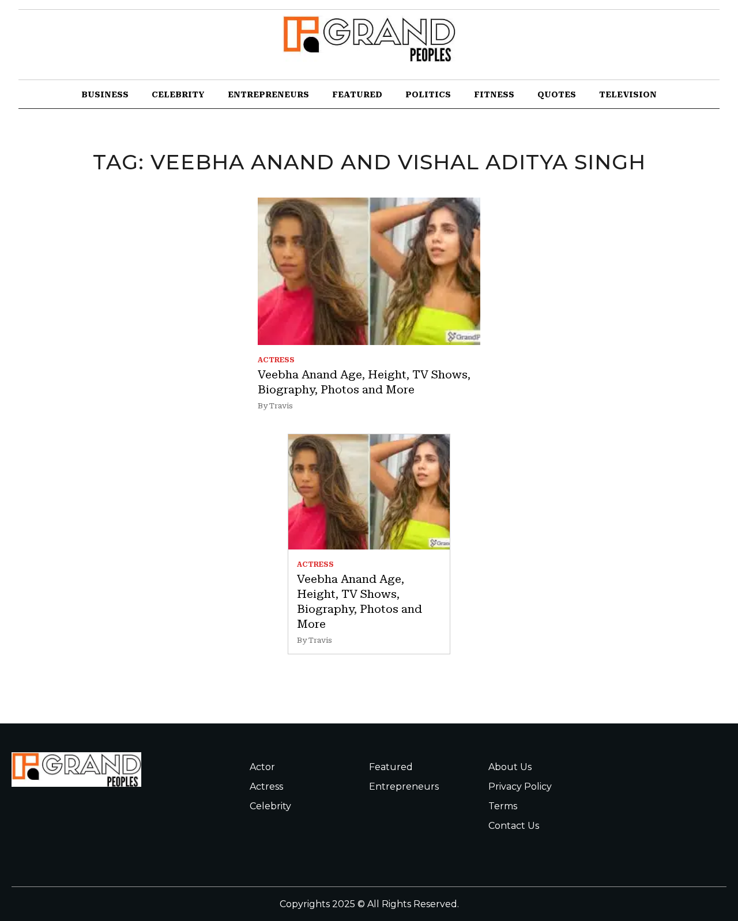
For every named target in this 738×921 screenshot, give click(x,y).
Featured (357, 94)
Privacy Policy (520, 786)
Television (628, 94)
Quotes (556, 94)
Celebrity (178, 94)
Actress (266, 786)
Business (105, 94)
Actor (262, 766)
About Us (510, 766)
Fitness (494, 94)
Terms (502, 806)
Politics (428, 94)
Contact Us (513, 825)
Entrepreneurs (268, 94)
